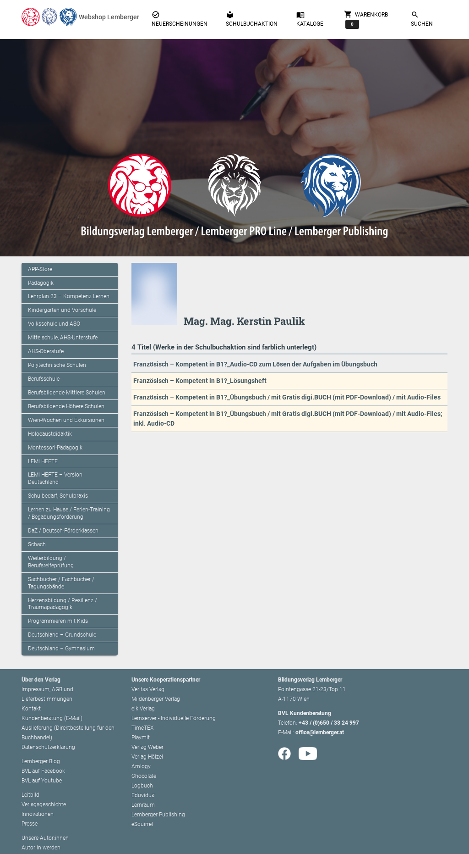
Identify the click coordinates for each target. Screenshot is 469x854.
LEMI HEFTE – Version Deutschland (55, 478)
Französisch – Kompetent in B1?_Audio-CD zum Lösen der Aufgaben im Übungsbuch (255, 364)
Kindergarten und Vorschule (62, 310)
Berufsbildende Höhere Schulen (66, 406)
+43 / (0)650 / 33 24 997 (329, 723)
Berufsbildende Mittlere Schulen (66, 392)
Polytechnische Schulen (57, 365)
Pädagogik (41, 283)
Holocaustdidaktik (50, 434)
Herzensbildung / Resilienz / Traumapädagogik (62, 604)
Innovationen (38, 814)
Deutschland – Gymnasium (61, 648)
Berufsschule (44, 379)
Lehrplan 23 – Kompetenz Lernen (68, 296)
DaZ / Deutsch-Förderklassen (63, 530)
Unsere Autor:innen (45, 838)
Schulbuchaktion (252, 19)
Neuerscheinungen (179, 19)
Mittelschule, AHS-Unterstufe (63, 337)
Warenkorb (366, 18)
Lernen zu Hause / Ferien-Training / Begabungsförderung (69, 513)
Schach (37, 544)
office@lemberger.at (319, 732)
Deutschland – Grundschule (62, 635)
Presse (30, 824)
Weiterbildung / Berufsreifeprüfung (51, 562)
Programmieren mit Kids (58, 621)
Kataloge (309, 19)
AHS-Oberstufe (46, 351)
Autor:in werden (41, 847)
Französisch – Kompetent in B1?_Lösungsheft (200, 380)
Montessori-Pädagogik (55, 447)
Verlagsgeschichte (44, 804)
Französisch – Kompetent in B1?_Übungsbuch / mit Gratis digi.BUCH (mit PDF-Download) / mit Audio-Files (287, 397)
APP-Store (40, 269)
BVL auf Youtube (42, 780)
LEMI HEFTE (43, 461)
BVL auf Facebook (43, 771)
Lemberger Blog (41, 761)
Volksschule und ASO (54, 324)
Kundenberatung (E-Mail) (52, 718)
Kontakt (31, 708)
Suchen (422, 19)
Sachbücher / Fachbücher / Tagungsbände (61, 583)
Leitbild (30, 795)
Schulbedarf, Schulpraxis (58, 496)
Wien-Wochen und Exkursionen (66, 420)
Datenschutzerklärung (48, 747)
